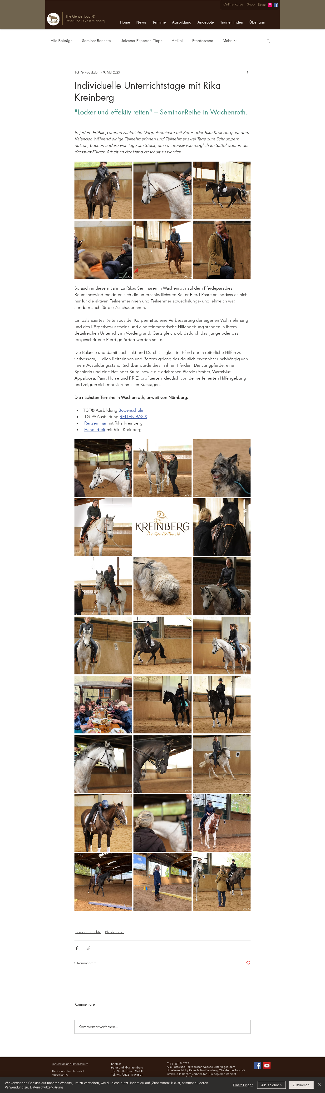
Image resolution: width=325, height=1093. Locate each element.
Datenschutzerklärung (46, 1087)
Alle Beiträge (62, 40)
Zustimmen (301, 1085)
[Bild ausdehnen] (103, 190)
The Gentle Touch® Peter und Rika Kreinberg (85, 18)
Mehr (227, 40)
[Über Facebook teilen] (76, 948)
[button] (141, 20)
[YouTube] (267, 1065)
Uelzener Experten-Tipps (141, 40)
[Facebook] (276, 5)
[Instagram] (270, 5)
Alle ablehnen (271, 1085)
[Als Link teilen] (88, 948)
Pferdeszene (202, 40)
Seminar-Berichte (96, 40)
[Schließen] (319, 1085)
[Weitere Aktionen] (248, 72)
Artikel (177, 40)
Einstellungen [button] (243, 1085)
